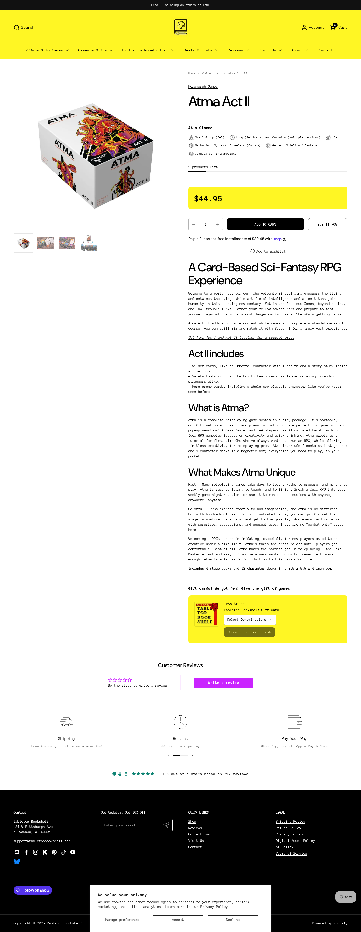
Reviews (195, 828)
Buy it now (327, 224)
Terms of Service (291, 853)
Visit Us (196, 841)
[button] (24, 27)
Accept (178, 920)
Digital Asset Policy (295, 841)
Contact (195, 847)
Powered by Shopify (329, 923)
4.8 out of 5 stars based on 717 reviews (205, 774)
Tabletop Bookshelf (64, 923)
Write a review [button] (223, 682)
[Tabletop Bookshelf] (180, 27)
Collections (199, 834)
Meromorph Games (203, 86)
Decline (233, 920)
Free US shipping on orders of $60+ (180, 5)
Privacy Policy (289, 834)
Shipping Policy (290, 821)
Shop (192, 821)
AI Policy (284, 847)
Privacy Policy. (215, 907)
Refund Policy (288, 828)
